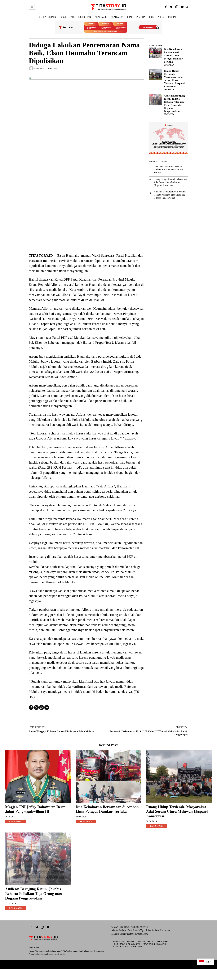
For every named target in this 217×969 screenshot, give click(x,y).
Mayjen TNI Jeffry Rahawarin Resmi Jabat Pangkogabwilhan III (36, 809)
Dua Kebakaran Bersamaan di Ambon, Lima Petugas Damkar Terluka (173, 55)
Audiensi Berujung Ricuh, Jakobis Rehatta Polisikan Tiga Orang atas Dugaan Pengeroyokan (174, 103)
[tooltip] (165, 6)
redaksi (40, 68)
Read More (15, 821)
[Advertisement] (86, 230)
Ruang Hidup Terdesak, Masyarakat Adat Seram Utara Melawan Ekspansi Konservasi (174, 78)
